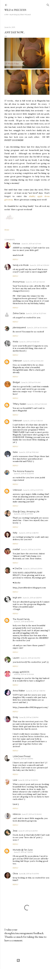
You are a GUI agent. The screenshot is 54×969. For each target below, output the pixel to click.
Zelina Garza (19, 313)
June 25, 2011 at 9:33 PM (23, 759)
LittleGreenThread (21, 756)
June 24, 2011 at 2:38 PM (28, 533)
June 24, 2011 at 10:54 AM (33, 361)
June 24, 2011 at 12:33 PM (24, 474)
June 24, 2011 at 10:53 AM (29, 342)
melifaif (16, 549)
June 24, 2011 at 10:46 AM (37, 328)
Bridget (16, 382)
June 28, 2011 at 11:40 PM (29, 874)
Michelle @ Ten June (23, 850)
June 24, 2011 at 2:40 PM (31, 549)
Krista (15, 341)
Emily (15, 717)
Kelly (15, 533)
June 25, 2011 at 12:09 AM (24, 674)
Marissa (16, 243)
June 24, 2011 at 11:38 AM (33, 421)
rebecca (16, 814)
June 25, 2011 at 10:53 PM (28, 780)
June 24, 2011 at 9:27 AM (31, 244)
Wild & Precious (15, 9)
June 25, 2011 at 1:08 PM (35, 691)
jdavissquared (19, 327)
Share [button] (6, 230)
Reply (15, 259)
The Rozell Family (21, 619)
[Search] (48, 4)
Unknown (17, 360)
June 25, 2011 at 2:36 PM (28, 717)
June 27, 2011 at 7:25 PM (23, 852)
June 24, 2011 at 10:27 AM (36, 313)
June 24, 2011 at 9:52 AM (35, 282)
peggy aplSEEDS (21, 672)
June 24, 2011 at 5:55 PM (32, 598)
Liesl (15, 780)
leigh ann (17, 597)
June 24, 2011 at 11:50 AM (28, 452)
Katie (15, 452)
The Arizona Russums (23, 471)
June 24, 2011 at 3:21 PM (32, 569)
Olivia (15, 873)
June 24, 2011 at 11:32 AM (37, 404)
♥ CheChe (17, 568)
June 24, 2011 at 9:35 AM (39, 265)
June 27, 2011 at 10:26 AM (32, 814)
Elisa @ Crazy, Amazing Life (26, 511)
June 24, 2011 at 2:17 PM (23, 514)
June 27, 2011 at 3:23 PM (28, 831)
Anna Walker (19, 690)
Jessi (15, 831)
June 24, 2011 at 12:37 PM (33, 490)
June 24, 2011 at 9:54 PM (30, 658)
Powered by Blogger (29, 960)
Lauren (16, 658)
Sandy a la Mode (21, 265)
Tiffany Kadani (19, 404)
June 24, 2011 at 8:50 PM (24, 621)
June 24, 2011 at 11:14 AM (30, 382)
